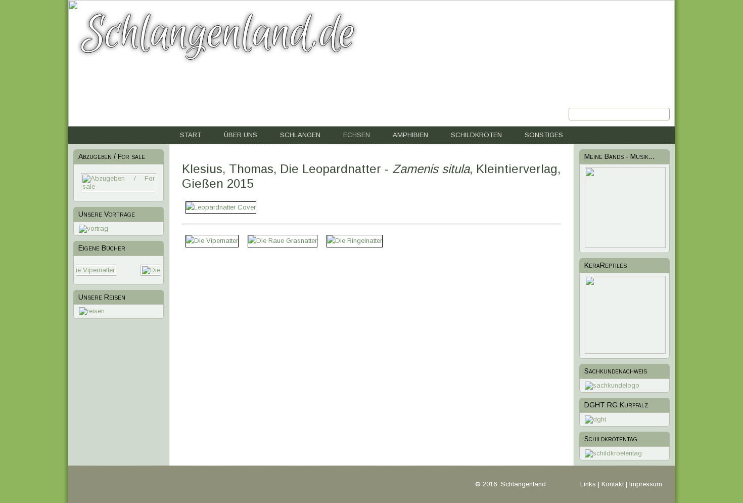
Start (190, 135)
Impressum (645, 484)
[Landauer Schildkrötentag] (613, 453)
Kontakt (612, 484)
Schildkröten (476, 135)
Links (588, 484)
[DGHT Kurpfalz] (595, 419)
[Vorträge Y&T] (93, 228)
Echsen (356, 135)
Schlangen (300, 135)
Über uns (240, 135)
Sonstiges (544, 135)
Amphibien (410, 135)
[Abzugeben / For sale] (118, 186)
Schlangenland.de (218, 34)
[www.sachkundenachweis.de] (612, 385)
